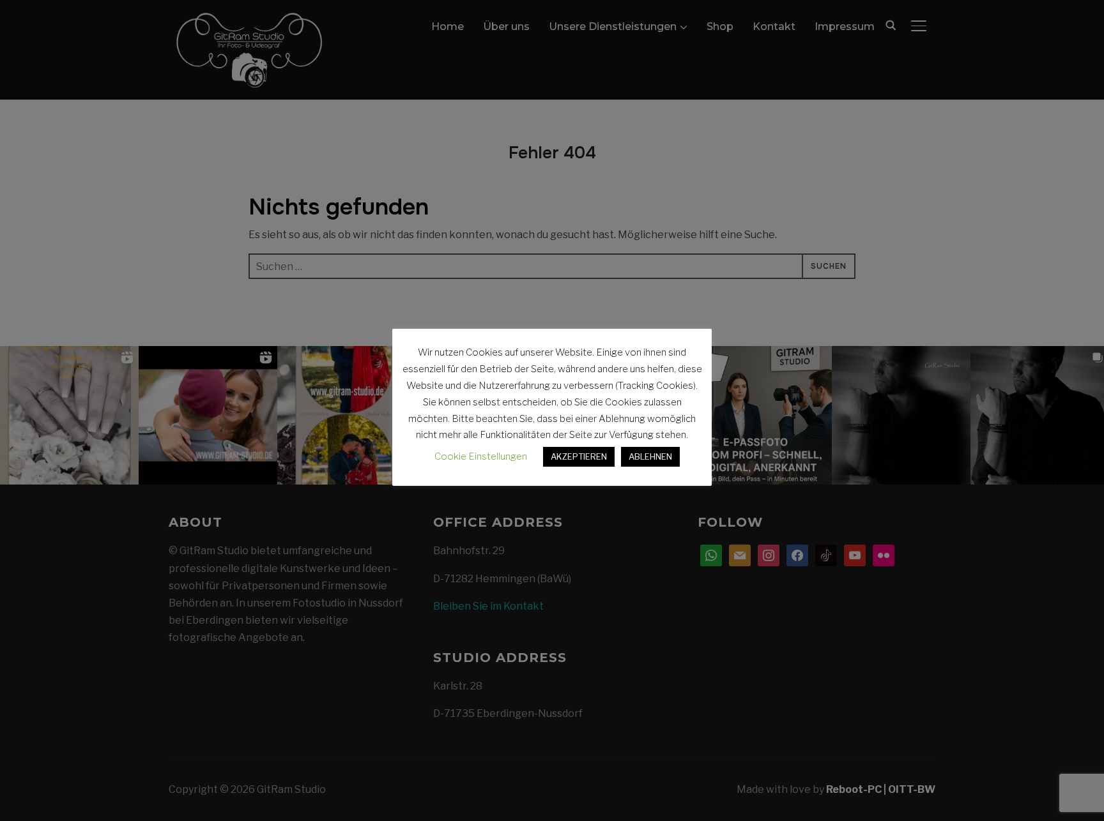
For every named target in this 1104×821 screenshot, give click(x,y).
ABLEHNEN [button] (650, 456)
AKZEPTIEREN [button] (579, 456)
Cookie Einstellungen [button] (480, 456)
